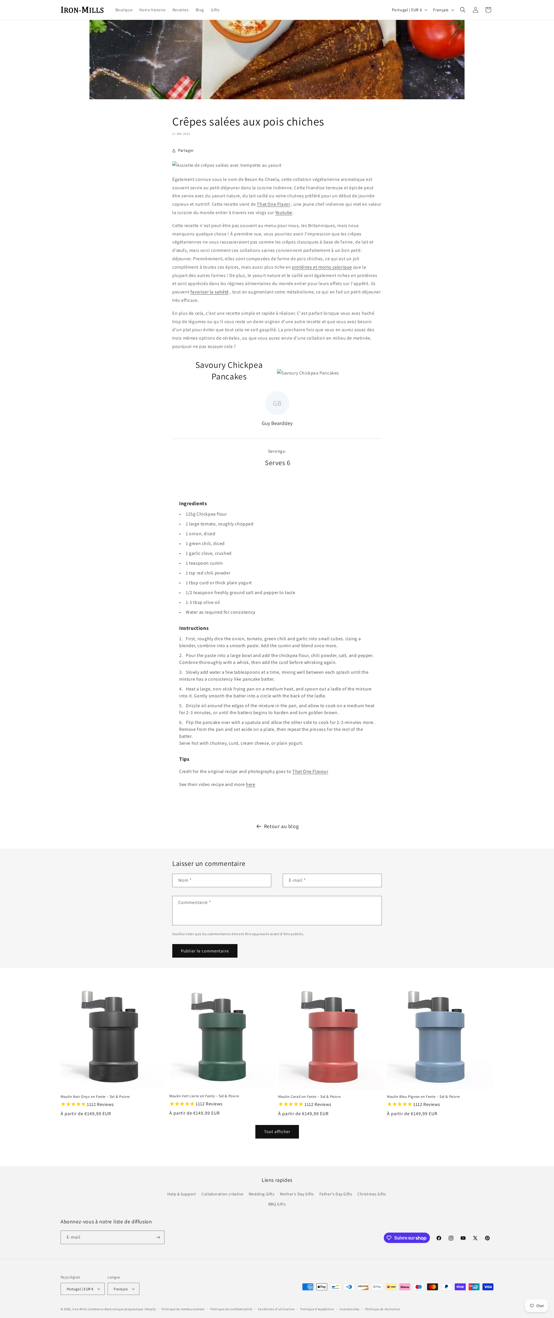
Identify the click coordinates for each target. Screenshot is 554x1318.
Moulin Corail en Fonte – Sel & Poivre (309, 1096)
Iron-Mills (79, 1309)
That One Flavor (273, 204)
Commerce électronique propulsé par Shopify (122, 1309)
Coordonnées (350, 1309)
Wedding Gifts (262, 1194)
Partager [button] (186, 150)
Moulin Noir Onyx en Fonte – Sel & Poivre (95, 1096)
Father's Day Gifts (335, 1194)
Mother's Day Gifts (297, 1194)
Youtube (283, 212)
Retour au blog (281, 826)
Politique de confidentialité (231, 1309)
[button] (462, 9)
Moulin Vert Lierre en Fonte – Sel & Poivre (204, 1096)
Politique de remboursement (183, 1309)
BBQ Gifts (277, 1204)
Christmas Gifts (372, 1194)
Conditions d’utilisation (276, 1309)
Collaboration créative (222, 1194)
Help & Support (181, 1194)
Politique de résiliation (382, 1309)
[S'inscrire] (157, 1237)
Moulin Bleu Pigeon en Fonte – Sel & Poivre (423, 1096)
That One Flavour (310, 771)
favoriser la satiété (209, 292)
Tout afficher (277, 1131)
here (250, 784)
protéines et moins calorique (322, 267)
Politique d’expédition (317, 1309)
